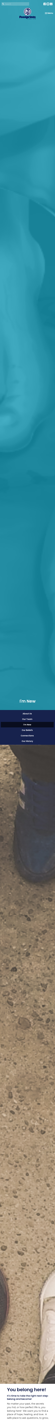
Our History (27, 741)
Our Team (27, 719)
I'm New (27, 724)
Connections (27, 735)
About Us (27, 713)
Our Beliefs (27, 730)
